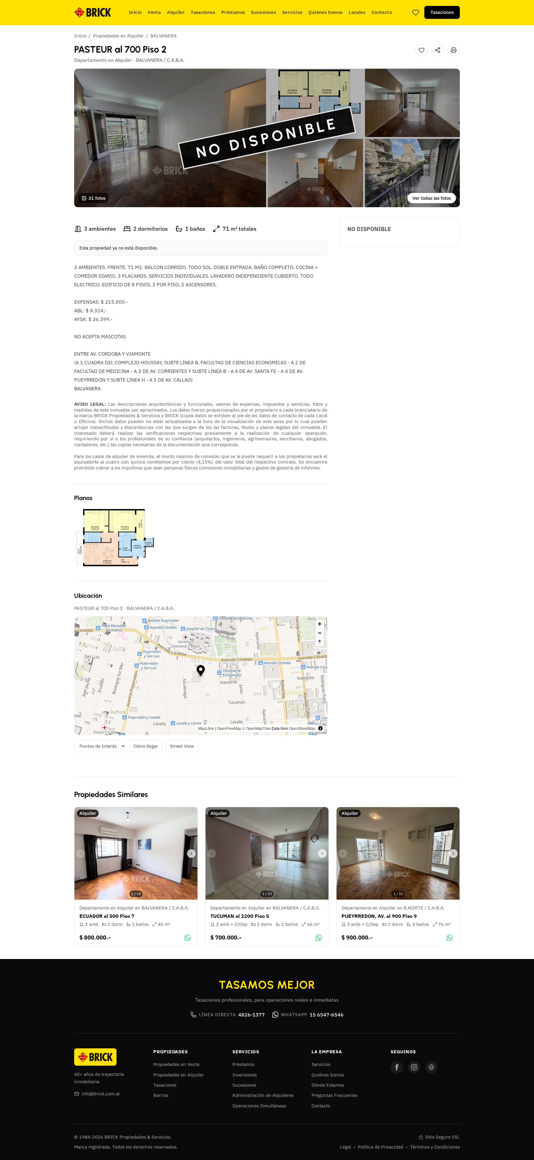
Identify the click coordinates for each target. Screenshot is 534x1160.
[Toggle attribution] (320, 728)
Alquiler (175, 12)
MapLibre (206, 728)
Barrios (160, 1095)
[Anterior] (80, 853)
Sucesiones (263, 12)
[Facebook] (397, 1067)
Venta (154, 12)
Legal (345, 1147)
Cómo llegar (146, 746)
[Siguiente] (191, 853)
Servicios (292, 12)
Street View (182, 746)
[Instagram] (414, 1067)
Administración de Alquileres (263, 1095)
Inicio (135, 12)
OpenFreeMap (229, 728)
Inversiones (244, 1075)
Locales (357, 12)
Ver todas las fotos (432, 198)
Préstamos (233, 12)
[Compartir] (437, 50)
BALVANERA (163, 36)
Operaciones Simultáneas (259, 1106)
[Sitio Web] (431, 1067)
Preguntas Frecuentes (335, 1095)
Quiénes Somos (325, 12)
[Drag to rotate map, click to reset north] (319, 641)
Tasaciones (203, 12)
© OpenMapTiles (256, 728)
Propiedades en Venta (176, 1064)
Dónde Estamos (328, 1085)
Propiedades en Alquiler (118, 36)
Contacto (381, 12)
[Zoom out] (319, 632)
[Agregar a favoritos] (421, 50)
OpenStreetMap (302, 728)
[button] (201, 671)
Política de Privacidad (380, 1147)
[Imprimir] (453, 50)
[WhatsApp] (188, 938)
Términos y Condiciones (435, 1147)
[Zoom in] (319, 623)
